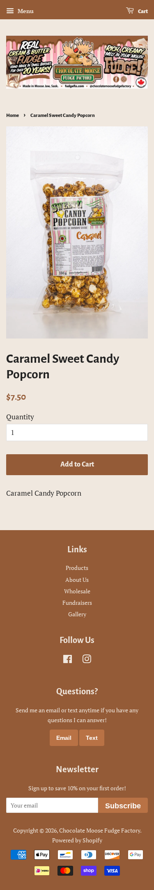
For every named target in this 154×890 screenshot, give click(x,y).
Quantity (20, 416)
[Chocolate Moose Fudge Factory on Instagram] (86, 660)
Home (12, 115)
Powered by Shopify (77, 840)
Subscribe (123, 806)
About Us (77, 579)
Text (92, 737)
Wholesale (77, 591)
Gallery (77, 614)
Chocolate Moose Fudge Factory (99, 830)
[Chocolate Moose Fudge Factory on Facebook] (67, 660)
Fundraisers (77, 602)
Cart (142, 11)
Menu (25, 11)
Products (77, 568)
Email (63, 737)
